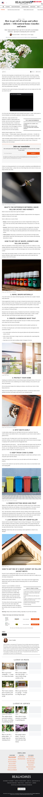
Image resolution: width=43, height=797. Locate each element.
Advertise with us (21, 756)
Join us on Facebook (12, 767)
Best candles (30, 768)
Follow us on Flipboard (12, 769)
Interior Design (25, 6)
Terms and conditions (12, 782)
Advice (32, 34)
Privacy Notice (35, 156)
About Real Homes (21, 758)
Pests (24, 19)
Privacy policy (21, 782)
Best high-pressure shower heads (14, 9)
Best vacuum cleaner (31, 758)
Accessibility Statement (8, 780)
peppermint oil (8, 301)
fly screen (34, 381)
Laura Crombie (17, 34)
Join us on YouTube (12, 759)
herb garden (29, 304)
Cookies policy (28, 782)
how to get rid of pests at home (14, 89)
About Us (29, 780)
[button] (21, 619)
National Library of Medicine (17, 312)
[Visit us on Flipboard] (39, 1)
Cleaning (8, 6)
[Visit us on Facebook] (31, 1)
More (38, 6)
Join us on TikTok (12, 763)
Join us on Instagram (12, 761)
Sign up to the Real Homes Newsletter (12, 757)
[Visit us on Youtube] (36, 1)
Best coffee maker (30, 760)
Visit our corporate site (36, 793)
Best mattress (31, 756)
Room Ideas (32, 6)
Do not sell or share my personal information (21, 784)
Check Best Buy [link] (35, 624)
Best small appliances (30, 766)
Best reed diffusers (31, 762)
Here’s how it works (34, 37)
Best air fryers (31, 764)
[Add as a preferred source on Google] (21, 789)
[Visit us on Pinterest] (34, 1)
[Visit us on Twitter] (32, 1)
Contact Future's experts (20, 780)
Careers (34, 782)
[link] (7, 619)
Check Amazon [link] (35, 619)
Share (5, 71)
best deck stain (15, 515)
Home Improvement (15, 6)
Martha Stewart (5, 132)
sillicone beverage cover (22, 249)
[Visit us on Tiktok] (40, 1)
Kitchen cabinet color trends (28, 9)
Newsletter (39, 71)
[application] (21, 102)
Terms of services (17, 156)
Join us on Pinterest (12, 765)
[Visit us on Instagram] (37, 1)
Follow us (33, 71)
